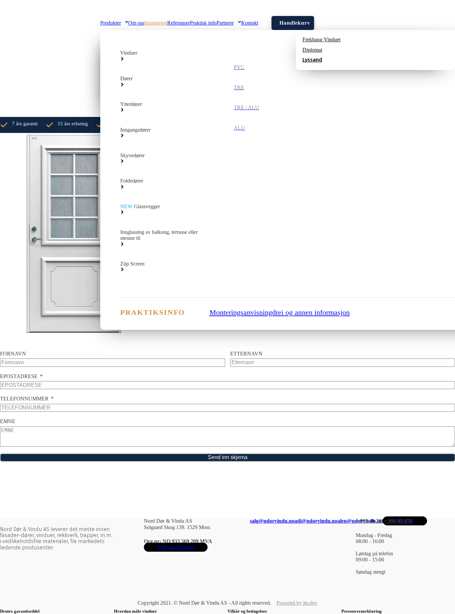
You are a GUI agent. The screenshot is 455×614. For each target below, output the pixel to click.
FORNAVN (13, 353)
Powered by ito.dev (296, 603)
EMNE (7, 421)
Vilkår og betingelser (247, 611)
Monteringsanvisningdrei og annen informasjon (280, 312)
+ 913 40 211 (370, 521)
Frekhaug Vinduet (321, 39)
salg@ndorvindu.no (272, 521)
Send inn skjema (227, 457)
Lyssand (312, 60)
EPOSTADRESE (19, 376)
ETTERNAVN (246, 353)
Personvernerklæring (361, 611)
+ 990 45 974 (398, 521)
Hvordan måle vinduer (135, 611)
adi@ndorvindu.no (315, 521)
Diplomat (312, 50)
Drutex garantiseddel (20, 611)
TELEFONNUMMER (24, 398)
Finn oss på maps (176, 547)
